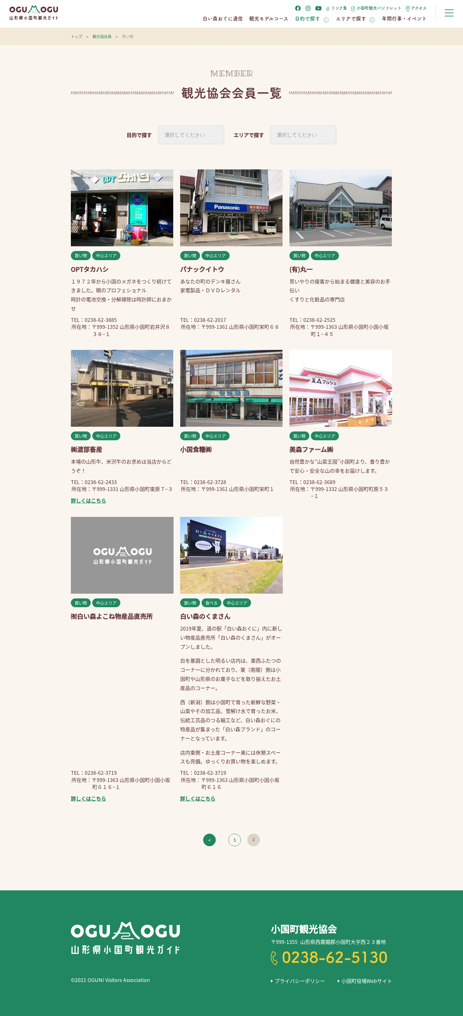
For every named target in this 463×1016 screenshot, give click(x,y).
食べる (211, 603)
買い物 (81, 255)
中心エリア (106, 255)
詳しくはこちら (88, 500)
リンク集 (339, 8)
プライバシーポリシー (300, 980)
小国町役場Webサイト (366, 980)
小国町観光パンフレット (379, 8)
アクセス (419, 8)
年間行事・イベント (404, 18)
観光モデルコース (269, 18)
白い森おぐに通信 (223, 18)
